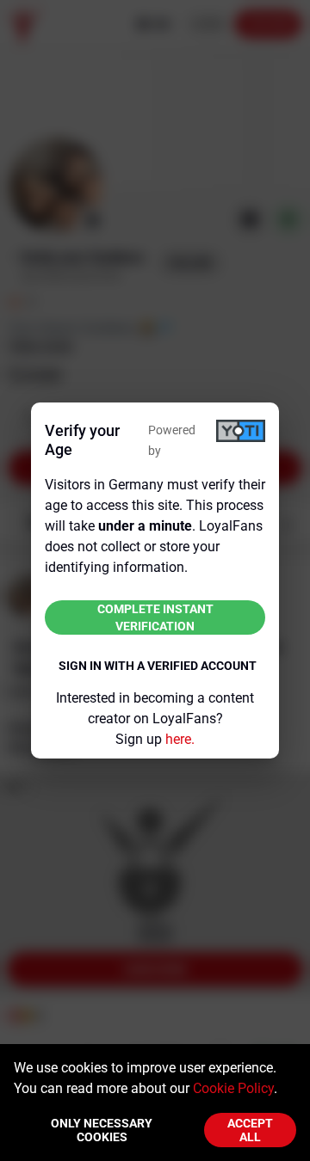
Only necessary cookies (101, 1130)
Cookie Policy (233, 1088)
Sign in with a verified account (158, 666)
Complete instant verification (155, 617)
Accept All (250, 1130)
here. (180, 739)
